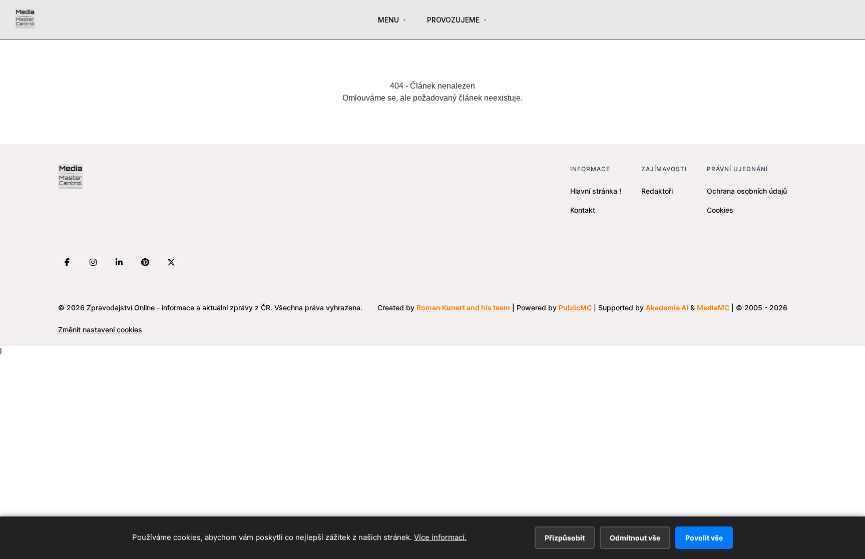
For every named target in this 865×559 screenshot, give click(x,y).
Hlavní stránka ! (595, 191)
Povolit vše (704, 537)
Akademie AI (667, 307)
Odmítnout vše (635, 537)
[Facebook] (67, 262)
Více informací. (440, 537)
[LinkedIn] (119, 262)
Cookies (720, 210)
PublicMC (575, 307)
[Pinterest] (145, 262)
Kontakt (582, 210)
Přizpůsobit (565, 537)
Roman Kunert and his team (463, 307)
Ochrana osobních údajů (747, 191)
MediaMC (713, 307)
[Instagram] (93, 262)
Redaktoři (657, 191)
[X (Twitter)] (171, 262)
